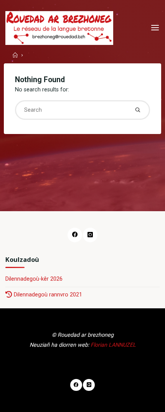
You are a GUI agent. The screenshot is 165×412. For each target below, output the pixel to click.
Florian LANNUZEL (113, 345)
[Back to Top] (82, 385)
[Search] (137, 109)
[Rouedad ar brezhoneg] (59, 28)
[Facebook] (75, 235)
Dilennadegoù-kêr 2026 (34, 279)
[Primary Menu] (155, 28)
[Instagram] (90, 235)
